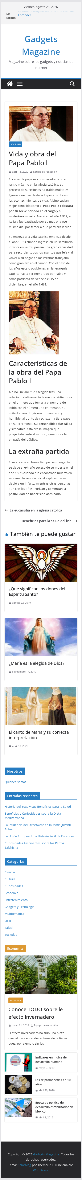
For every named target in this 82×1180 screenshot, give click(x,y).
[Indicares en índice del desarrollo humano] (18, 1063)
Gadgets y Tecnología (19, 907)
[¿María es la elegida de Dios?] (41, 621)
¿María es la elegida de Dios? (36, 663)
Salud (9, 928)
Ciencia (10, 872)
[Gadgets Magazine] (10, 84)
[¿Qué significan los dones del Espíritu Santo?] (41, 546)
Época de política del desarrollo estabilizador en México (54, 1107)
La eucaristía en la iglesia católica (36, 510)
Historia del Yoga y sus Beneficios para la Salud (38, 807)
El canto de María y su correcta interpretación (39, 734)
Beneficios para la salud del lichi (47, 521)
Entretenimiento (16, 900)
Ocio (8, 921)
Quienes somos (15, 782)
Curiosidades (14, 886)
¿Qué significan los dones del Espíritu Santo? (37, 591)
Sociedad (16, 144)
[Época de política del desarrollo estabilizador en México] (18, 1110)
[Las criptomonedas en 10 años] (18, 1085)
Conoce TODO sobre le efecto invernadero (35, 1013)
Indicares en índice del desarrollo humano (51, 1059)
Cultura (10, 879)
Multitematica (14, 914)
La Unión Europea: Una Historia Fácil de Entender (39, 836)
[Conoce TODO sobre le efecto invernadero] (41, 974)
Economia (11, 893)
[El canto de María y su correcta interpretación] (41, 690)
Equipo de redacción (45, 171)
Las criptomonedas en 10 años (53, 1082)
